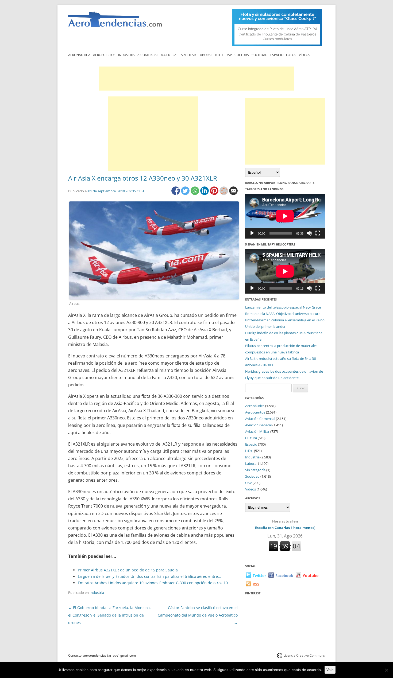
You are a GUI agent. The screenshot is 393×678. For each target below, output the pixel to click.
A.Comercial (147, 55)
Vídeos (304, 55)
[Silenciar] (309, 233)
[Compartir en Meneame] (224, 193)
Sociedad (260, 55)
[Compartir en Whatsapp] (195, 193)
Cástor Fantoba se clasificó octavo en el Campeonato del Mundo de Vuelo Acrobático (198, 615)
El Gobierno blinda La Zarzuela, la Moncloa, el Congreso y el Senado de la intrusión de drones (109, 615)
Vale (330, 670)
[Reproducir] (252, 233)
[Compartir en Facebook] (176, 193)
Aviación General (258, 425)
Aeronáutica (79, 55)
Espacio (276, 55)
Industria (126, 55)
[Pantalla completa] (318, 233)
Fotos (291, 55)
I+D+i (219, 55)
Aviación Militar (257, 431)
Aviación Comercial (260, 418)
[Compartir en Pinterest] (214, 193)
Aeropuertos (104, 55)
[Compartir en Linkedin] (205, 193)
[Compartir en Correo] (233, 193)
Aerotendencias (115, 21)
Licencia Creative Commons (304, 655)
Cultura (241, 55)
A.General (169, 55)
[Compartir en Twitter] (186, 193)
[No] (386, 670)
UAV (228, 55)
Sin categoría (255, 469)
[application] (285, 216)
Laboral (205, 55)
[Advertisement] (196, 79)
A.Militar (188, 55)
